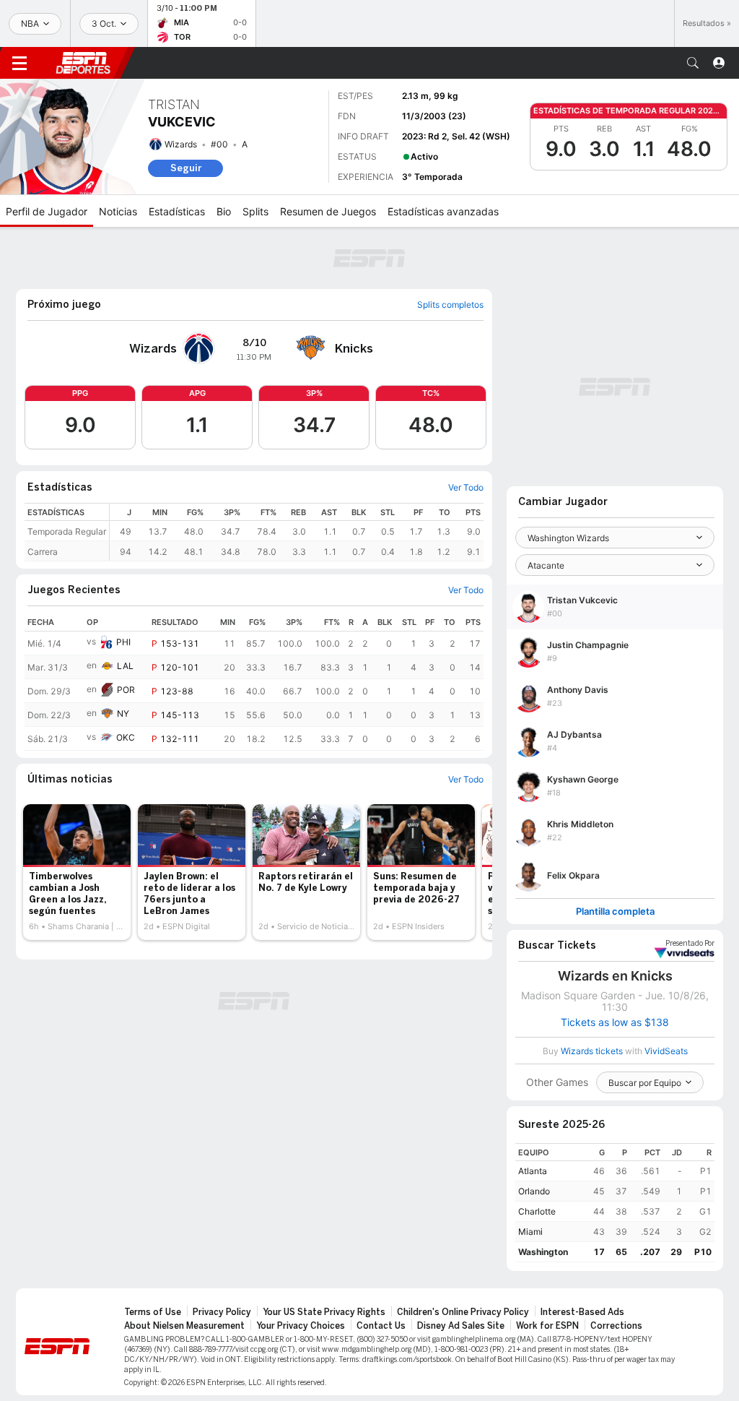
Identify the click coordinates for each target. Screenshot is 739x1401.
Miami (530, 1231)
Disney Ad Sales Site (460, 1326)
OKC (125, 737)
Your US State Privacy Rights (324, 1312)
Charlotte (537, 1211)
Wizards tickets (592, 1051)
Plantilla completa (615, 911)
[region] (297, 532)
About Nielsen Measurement (184, 1326)
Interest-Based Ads (582, 1312)
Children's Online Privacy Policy (463, 1312)
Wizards (181, 144)
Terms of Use (152, 1312)
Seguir (185, 168)
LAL (125, 665)
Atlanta (532, 1170)
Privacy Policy (222, 1312)
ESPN (83, 63)
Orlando (534, 1191)
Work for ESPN (547, 1326)
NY (123, 713)
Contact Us (381, 1326)
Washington (543, 1251)
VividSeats (689, 943)
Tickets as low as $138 (615, 1022)
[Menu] (19, 63)
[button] (693, 63)
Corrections (616, 1326)
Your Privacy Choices (300, 1326)
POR (126, 689)
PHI (123, 642)
